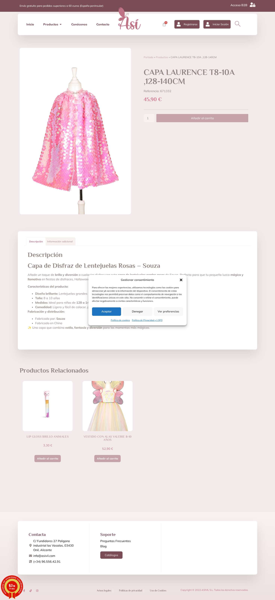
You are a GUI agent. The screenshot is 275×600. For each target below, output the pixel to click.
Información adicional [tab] (60, 241)
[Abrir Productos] (60, 24)
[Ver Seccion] (129, 18)
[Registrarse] (178, 24)
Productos (162, 57)
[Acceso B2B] (252, 4)
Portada (148, 57)
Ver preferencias (168, 311)
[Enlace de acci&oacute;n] (24, 590)
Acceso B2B (238, 5)
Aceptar (106, 311)
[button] (181, 280)
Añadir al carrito (202, 118)
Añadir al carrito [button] (47, 458)
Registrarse (191, 24)
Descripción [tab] (36, 241)
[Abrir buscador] (237, 24)
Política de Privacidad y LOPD (147, 320)
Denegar (137, 311)
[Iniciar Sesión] (207, 24)
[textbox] (137, 335)
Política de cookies (120, 320)
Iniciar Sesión (221, 24)
